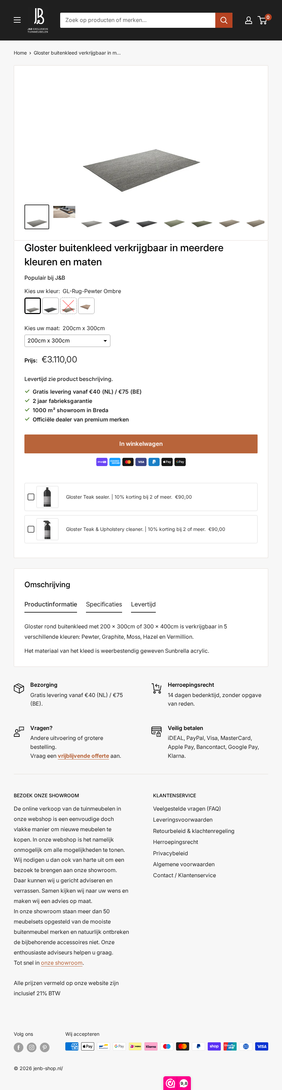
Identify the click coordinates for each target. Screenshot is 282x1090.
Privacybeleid (170, 853)
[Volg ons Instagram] (31, 1047)
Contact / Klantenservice (184, 875)
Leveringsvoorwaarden (183, 819)
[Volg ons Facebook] (18, 1047)
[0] (262, 20)
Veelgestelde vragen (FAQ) (187, 808)
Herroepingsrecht (175, 841)
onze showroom (62, 962)
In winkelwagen (141, 443)
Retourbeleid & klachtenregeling (194, 830)
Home (20, 53)
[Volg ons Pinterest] (45, 1047)
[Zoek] (223, 20)
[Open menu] (17, 20)
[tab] (50, 606)
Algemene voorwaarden (184, 864)
